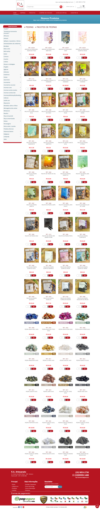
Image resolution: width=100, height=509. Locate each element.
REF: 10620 (31, 421)
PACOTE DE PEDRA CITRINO (83, 143)
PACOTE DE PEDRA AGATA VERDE (82, 112)
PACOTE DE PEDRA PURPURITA (83, 236)
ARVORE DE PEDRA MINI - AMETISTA (48, 50)
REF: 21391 (65, 79)
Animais (6, 38)
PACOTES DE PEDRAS (46, 27)
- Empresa (27, 490)
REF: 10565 (48, 141)
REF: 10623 (31, 452)
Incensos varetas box (9, 93)
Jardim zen (7, 100)
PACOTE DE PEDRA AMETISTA (49, 143)
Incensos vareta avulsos (10, 90)
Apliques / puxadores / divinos (12, 41)
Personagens (7, 124)
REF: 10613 (82, 359)
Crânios (6, 62)
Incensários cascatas (9, 85)
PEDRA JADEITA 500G (31, 391)
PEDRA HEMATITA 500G (82, 360)
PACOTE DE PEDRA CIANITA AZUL (65, 143)
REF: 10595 (82, 234)
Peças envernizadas (9, 118)
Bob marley (7, 51)
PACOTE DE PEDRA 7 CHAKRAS (82, 81)
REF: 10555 (31, 172)
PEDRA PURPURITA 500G (31, 422)
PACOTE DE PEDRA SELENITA (31, 298)
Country (6, 59)
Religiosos (6, 134)
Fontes (5, 77)
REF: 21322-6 (82, 47)
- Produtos (14, 488)
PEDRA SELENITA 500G (48, 453)
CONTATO (16, 14)
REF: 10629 (48, 172)
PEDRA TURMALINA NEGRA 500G (65, 454)
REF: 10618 (82, 390)
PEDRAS (29, 27)
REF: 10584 (82, 265)
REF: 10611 (48, 359)
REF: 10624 (48, 452)
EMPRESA (22, 13)
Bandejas (6, 46)
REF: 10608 (82, 327)
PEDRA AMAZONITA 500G (31, 360)
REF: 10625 (65, 452)
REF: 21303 (65, 141)
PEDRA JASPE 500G (48, 391)
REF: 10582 (48, 110)
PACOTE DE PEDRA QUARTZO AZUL (31, 267)
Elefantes (6, 72)
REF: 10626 (82, 452)
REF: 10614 (31, 390)
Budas (5, 54)
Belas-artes (7, 49)
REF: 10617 (65, 390)
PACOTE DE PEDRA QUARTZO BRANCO (48, 267)
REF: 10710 (48, 234)
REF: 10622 (65, 421)
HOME (14, 13)
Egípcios (6, 69)
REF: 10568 (31, 110)
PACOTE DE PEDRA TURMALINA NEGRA (65, 298)
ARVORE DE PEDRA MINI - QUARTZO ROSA (82, 50)
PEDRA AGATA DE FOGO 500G (48, 330)
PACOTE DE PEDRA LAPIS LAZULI (65, 205)
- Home (13, 484)
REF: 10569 (31, 234)
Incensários (7, 82)
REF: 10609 (31, 359)
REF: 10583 (31, 265)
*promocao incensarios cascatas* (10, 32)
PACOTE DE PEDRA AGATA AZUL (32, 112)
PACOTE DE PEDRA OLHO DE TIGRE (82, 205)
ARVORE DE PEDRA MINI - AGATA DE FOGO (31, 50)
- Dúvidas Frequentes (30, 484)
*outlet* (6, 29)
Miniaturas (7, 111)
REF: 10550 (65, 234)
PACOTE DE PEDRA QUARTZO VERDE (83, 267)
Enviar (60, 487)
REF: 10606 (31, 327)
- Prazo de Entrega (29, 486)
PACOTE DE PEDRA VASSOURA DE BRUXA (82, 298)
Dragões (6, 67)
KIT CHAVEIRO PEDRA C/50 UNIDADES (65, 81)
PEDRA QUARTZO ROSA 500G (82, 423)
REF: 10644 (82, 141)
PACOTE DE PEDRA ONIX (31, 236)
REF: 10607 (48, 327)
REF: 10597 (31, 203)
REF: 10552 (82, 110)
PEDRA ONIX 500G (82, 391)
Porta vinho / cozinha (9, 126)
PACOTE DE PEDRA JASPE (48, 205)
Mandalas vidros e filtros (10, 105)
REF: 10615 (48, 390)
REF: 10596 (82, 296)
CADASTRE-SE (74, 13)
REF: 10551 (65, 110)
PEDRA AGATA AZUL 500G (31, 329)
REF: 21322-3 (48, 47)
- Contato (13, 490)
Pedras (5, 121)
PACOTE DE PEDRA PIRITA (65, 236)
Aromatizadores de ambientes (12, 43)
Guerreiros (7, 80)
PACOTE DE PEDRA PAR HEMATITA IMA (48, 236)
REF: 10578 (48, 296)
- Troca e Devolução (30, 488)
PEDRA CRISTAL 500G (65, 360)
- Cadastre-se (14, 486)
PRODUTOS (32, 13)
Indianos (6, 98)
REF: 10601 (31, 141)
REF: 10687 (82, 172)
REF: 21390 (48, 79)
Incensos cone (8, 87)
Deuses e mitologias (9, 64)
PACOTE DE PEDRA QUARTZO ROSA (65, 267)
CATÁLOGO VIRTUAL (61, 13)
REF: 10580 (48, 203)
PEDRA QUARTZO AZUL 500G (48, 423)
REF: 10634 (65, 327)
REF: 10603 (65, 203)
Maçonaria (7, 103)
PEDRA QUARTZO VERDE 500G (31, 454)
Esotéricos (6, 74)
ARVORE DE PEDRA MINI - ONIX (65, 50)
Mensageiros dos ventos (10, 108)
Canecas (6, 56)
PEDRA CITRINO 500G (48, 360)
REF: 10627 (82, 421)
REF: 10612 (65, 359)
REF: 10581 (65, 172)
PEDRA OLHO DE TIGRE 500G (65, 392)
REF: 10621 (48, 421)
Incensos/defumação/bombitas (12, 95)
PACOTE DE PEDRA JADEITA (31, 205)
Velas (5, 139)
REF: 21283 (82, 79)
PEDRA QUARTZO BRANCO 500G (65, 423)
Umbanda (6, 136)
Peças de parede (8, 116)
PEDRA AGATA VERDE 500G (82, 329)
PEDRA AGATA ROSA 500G (65, 329)
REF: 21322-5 (65, 47)
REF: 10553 (65, 265)
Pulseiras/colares (8, 131)
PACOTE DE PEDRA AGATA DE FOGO (48, 112)
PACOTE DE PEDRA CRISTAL (31, 174)
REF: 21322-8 (31, 47)
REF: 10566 (82, 203)
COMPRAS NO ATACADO (45, 13)
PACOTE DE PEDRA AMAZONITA (31, 143)
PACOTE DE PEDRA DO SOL (48, 173)
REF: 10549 (31, 296)
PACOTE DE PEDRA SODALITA (49, 298)
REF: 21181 (31, 79)
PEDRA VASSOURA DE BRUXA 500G (82, 454)
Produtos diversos (9, 129)
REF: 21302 (65, 296)
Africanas (6, 36)
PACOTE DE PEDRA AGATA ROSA (65, 112)
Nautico (6, 113)
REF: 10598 (48, 265)
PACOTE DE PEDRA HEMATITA (65, 174)
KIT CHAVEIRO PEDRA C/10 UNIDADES (48, 81)
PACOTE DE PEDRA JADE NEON (82, 174)
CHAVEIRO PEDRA (31, 80)
